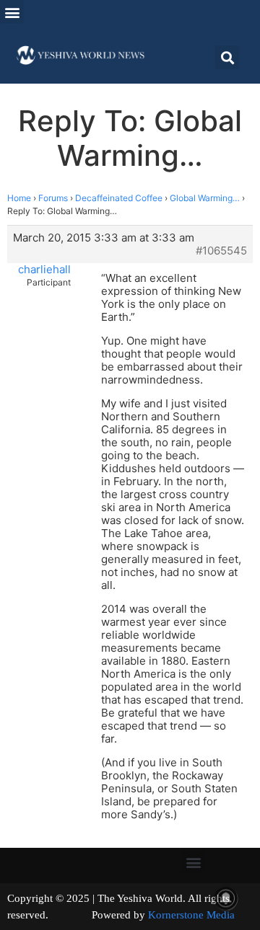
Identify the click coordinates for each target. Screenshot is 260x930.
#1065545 (221, 250)
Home (19, 197)
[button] (12, 12)
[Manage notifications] (226, 898)
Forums (53, 197)
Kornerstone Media (191, 915)
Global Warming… (205, 197)
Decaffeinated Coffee (118, 197)
